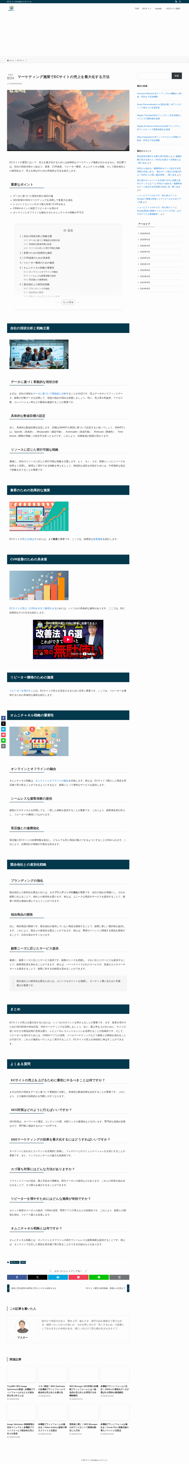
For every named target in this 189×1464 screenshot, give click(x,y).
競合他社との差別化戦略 (37, 284)
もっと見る (68, 302)
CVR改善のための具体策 (37, 258)
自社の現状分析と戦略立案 (38, 236)
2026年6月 (145, 233)
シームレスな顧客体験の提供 (42, 276)
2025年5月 (145, 276)
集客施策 (98, 539)
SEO (23, 1262)
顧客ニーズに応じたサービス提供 (44, 296)
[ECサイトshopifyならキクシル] (11, 8)
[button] (17, 1277)
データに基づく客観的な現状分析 (44, 240)
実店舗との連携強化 (38, 279)
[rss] (176, 1)
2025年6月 (145, 270)
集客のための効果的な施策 (38, 253)
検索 (177, 76)
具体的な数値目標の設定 (40, 244)
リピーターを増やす (20, 690)
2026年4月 (145, 246)
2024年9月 (145, 282)
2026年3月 (145, 252)
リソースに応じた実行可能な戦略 (44, 248)
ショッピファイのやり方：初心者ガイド (155, 195)
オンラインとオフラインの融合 (43, 272)
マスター (22, 1337)
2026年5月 (145, 239)
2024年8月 (145, 288)
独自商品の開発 (36, 292)
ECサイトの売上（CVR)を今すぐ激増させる (33, 608)
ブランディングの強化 (39, 288)
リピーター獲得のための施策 (39, 262)
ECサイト (15, 1262)
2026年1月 (145, 264)
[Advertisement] (94, 36)
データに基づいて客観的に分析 (49, 393)
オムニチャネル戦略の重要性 (39, 267)
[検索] (180, 1)
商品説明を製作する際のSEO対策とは (154, 156)
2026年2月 (145, 258)
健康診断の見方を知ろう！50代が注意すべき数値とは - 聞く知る (159, 159)
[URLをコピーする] (119, 1277)
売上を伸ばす (29, 539)
